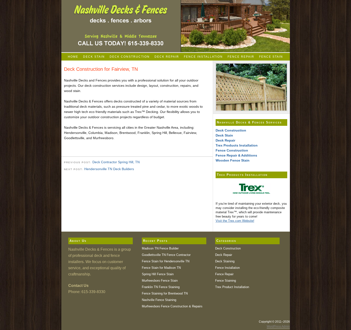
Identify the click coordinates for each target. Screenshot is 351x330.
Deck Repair (166, 56)
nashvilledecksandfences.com (175, 26)
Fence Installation (203, 56)
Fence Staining (225, 280)
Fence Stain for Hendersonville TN (165, 261)
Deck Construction (130, 56)
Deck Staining (224, 261)
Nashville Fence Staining (159, 300)
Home (73, 56)
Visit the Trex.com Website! (235, 221)
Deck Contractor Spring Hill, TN (116, 162)
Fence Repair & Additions (236, 155)
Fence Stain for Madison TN (161, 267)
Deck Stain (94, 56)
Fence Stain (271, 56)
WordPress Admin (278, 326)
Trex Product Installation (232, 287)
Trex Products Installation (237, 145)
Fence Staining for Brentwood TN (165, 293)
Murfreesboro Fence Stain (160, 280)
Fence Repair (241, 56)
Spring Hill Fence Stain (158, 274)
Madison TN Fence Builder (160, 248)
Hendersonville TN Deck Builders (109, 169)
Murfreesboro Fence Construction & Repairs (172, 306)
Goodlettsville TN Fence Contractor (166, 255)
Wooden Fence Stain (233, 160)
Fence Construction (232, 150)
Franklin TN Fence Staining (161, 287)
